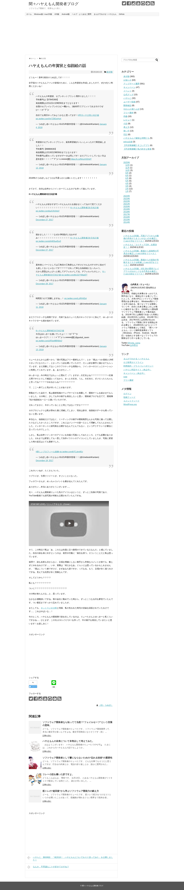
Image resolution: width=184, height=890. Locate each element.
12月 (127, 165)
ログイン (127, 394)
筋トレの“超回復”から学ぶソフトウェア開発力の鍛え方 (71, 791)
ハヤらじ (127, 98)
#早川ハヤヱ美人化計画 (88, 115)
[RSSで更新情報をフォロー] (152, 3)
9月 (127, 173)
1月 (127, 191)
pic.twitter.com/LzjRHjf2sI (75, 298)
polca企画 (127, 142)
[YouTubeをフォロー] (138, 3)
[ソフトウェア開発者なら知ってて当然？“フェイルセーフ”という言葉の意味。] (35, 727)
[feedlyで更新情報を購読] (148, 3)
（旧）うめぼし (106, 705)
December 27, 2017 (44, 220)
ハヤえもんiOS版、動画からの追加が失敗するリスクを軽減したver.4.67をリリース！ (141, 262)
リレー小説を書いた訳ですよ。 (58, 774)
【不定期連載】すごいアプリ (136, 145)
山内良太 (134, 345)
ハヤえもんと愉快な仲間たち (136, 138)
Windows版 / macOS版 (43, 14)
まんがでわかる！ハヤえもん (105, 14)
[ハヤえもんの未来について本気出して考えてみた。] (35, 746)
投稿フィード (129, 397)
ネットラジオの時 (49, 608)
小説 (125, 124)
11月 (127, 168)
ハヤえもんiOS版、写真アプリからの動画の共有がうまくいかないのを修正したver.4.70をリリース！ (141, 238)
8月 (127, 176)
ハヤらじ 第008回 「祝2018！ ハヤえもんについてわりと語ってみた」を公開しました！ (73, 858)
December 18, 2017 (44, 461)
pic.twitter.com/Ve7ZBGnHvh (48, 119)
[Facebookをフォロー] (129, 3)
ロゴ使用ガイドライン (133, 362)
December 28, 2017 (44, 284)
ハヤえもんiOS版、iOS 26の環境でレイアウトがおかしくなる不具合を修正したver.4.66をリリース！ (141, 271)
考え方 (126, 127)
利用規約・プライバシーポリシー (138, 366)
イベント (127, 91)
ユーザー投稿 (129, 102)
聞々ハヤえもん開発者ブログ (54, 4)
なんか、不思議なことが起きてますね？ (51, 867)
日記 (125, 134)
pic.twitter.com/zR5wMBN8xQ (49, 341)
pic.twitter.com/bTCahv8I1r (71, 452)
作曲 (125, 116)
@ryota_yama (134, 343)
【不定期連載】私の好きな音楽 (137, 149)
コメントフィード (131, 401)
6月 (127, 178)
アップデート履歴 (131, 84)
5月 (127, 181)
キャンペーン (129, 87)
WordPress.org (130, 404)
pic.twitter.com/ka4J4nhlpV (47, 211)
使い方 (126, 131)
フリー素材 (128, 113)
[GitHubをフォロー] (143, 3)
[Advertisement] (92, 35)
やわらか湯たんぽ (131, 109)
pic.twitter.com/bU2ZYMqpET (74, 275)
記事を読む (47, 736)
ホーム (29, 14)
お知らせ (127, 80)
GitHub (121, 14)
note (125, 377)
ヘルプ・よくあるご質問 (81, 14)
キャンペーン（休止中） (134, 373)
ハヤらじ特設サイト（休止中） (137, 370)
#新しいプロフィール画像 (47, 452)
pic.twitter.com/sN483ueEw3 (48, 241)
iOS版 (57, 14)
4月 (127, 183)
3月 (127, 186)
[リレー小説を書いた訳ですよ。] (35, 779)
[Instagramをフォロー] (133, 3)
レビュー (127, 120)
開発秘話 (127, 105)
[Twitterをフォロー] (124, 3)
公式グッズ (128, 95)
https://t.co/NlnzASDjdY (81, 159)
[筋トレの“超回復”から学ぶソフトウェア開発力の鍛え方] (35, 796)
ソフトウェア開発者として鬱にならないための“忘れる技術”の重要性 (77, 757)
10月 (127, 170)
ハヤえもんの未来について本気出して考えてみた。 (68, 741)
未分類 (110, 72)
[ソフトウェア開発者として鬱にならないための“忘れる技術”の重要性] (35, 763)
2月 (127, 189)
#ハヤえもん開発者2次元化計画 (84, 208)
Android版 (66, 14)
